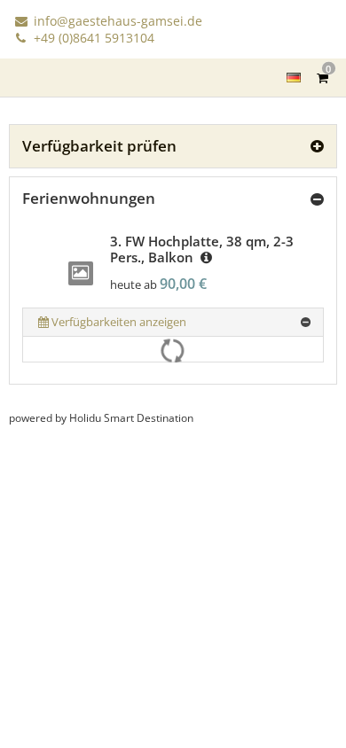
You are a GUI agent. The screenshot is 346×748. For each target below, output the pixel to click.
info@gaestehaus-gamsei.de (116, 20)
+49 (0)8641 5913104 (92, 37)
